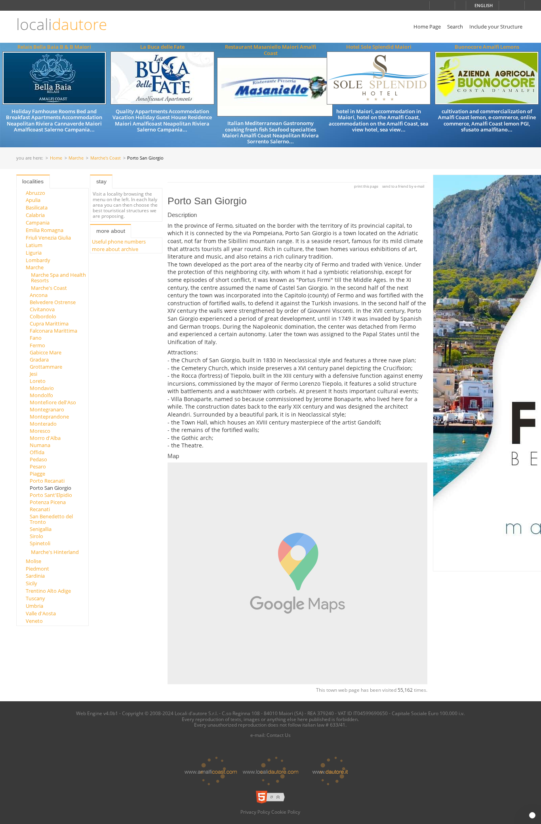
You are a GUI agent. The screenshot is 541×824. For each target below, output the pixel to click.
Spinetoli (40, 543)
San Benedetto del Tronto (51, 519)
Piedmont (37, 568)
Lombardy (38, 260)
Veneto (34, 621)
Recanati (40, 509)
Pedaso (38, 459)
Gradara (39, 359)
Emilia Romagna (44, 230)
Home (56, 158)
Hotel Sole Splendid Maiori (378, 46)
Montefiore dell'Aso (53, 402)
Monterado (43, 423)
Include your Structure (495, 26)
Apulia (33, 200)
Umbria (34, 606)
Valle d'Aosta (41, 613)
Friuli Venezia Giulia (48, 237)
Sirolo (36, 536)
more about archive (115, 249)
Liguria (34, 252)
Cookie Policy (285, 812)
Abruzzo (35, 193)
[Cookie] (532, 815)
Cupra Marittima (49, 323)
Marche (76, 158)
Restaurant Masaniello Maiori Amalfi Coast (270, 49)
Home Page (427, 26)
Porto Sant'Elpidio (51, 495)
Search (455, 26)
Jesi (33, 374)
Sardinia (35, 576)
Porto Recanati (47, 480)
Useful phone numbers (119, 241)
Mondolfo (41, 395)
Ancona (39, 295)
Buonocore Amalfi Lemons (487, 46)
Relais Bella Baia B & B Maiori (54, 46)
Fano (36, 338)
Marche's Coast (105, 158)
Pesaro (38, 466)
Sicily (31, 583)
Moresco (40, 431)
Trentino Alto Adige (48, 591)
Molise (33, 561)
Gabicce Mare (45, 352)
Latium (34, 245)
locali (61, 24)
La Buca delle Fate (162, 46)
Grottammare (46, 366)
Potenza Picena (48, 502)
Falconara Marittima (53, 330)
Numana (40, 445)
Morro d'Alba (45, 438)
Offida (37, 452)
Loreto (38, 381)
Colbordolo (43, 316)
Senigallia (40, 529)
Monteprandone (49, 416)
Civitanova (42, 309)
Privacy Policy (255, 812)
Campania (38, 222)
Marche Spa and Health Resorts (58, 277)
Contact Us (279, 735)
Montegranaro (47, 409)
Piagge (37, 473)
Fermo (37, 345)
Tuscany (35, 598)
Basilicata (37, 207)
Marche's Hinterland (55, 552)
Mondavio (42, 388)
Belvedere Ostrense (53, 302)
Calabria (35, 215)
